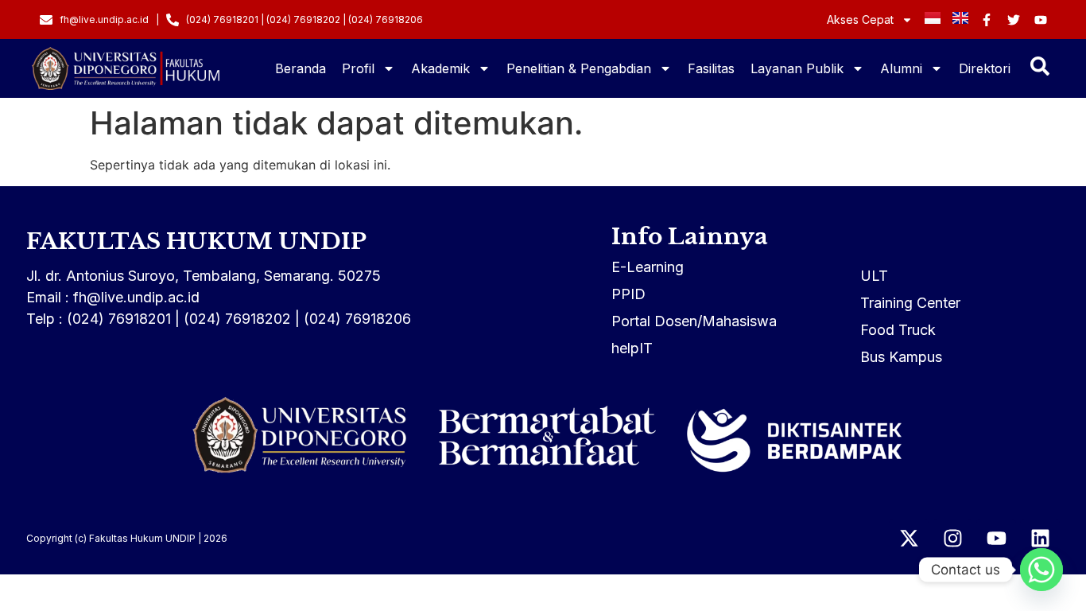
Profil (358, 68)
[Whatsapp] (1041, 569)
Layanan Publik (797, 68)
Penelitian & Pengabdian (578, 68)
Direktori (984, 68)
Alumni (901, 68)
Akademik (440, 68)
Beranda (300, 68)
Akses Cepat (860, 19)
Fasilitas (711, 68)
